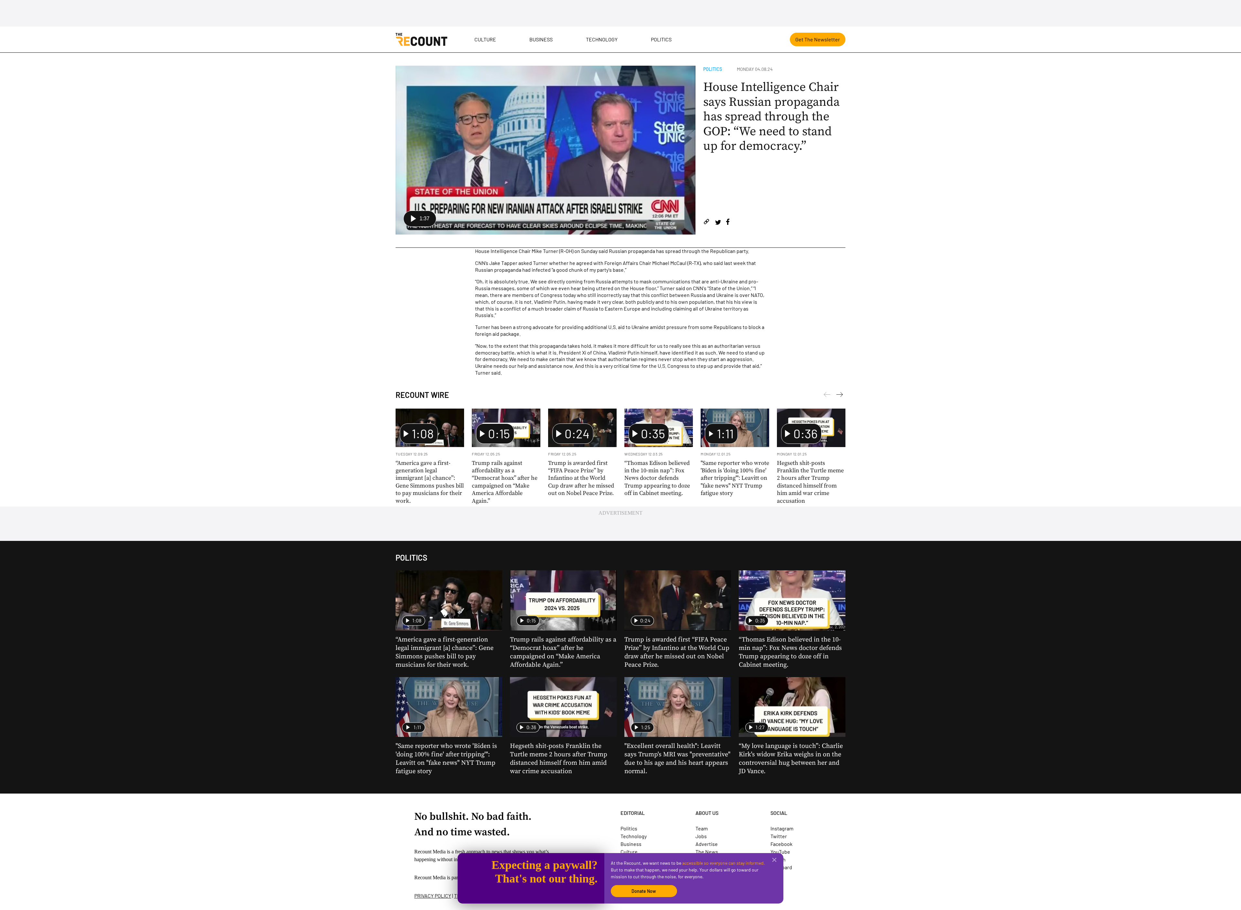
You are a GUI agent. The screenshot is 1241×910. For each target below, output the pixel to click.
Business (541, 39)
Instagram (781, 828)
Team (701, 828)
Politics (661, 39)
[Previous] (839, 395)
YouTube (780, 852)
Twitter (778, 836)
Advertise (706, 844)
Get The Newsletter (817, 39)
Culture (485, 39)
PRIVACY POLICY (432, 896)
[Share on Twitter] (718, 223)
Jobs (701, 836)
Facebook (781, 844)
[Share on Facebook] (727, 223)
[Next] (827, 395)
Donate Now (643, 891)
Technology (602, 39)
